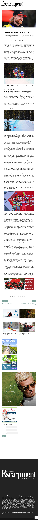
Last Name (4, 430)
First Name (4, 427)
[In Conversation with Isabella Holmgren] (27, 313)
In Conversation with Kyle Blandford (10, 319)
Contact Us (3, 513)
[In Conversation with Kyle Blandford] (11, 313)
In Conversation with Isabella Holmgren (27, 319)
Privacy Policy (16, 512)
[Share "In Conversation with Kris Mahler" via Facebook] (15, 297)
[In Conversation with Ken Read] (27, 327)
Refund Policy (31, 512)
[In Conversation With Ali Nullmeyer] (11, 327)
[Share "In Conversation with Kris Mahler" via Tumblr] (19, 297)
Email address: (4, 433)
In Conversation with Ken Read (25, 333)
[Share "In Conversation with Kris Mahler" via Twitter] (17, 297)
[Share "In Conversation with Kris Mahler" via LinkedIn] (23, 297)
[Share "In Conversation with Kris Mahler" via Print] (27, 297)
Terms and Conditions (22, 512)
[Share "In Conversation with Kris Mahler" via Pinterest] (21, 297)
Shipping (27, 512)
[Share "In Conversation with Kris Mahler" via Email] (25, 297)
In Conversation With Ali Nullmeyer (9, 333)
